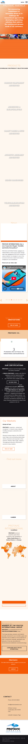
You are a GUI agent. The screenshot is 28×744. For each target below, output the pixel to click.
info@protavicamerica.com (15, 704)
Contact (13, 669)
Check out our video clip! (9, 262)
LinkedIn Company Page (14, 715)
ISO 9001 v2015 (13, 382)
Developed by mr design (8, 741)
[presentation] (1, 300)
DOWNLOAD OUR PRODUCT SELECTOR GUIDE (14, 68)
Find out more (14, 325)
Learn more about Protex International (14, 648)
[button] (6, 300)
